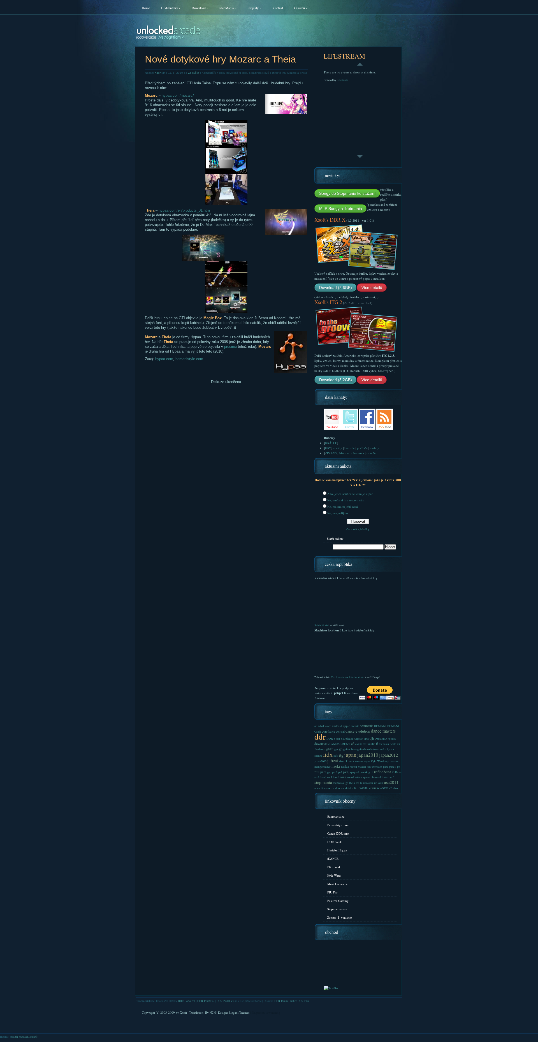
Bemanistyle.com (338, 825)
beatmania (366, 725)
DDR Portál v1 (186, 1001)
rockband (333, 777)
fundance (319, 749)
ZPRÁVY (331, 453)
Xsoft (158, 72)
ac (315, 726)
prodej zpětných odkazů (24, 1037)
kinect (350, 761)
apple (346, 726)
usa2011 (391, 782)
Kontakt (277, 8)
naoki (335, 766)
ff (377, 744)
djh (372, 738)
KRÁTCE (331, 443)
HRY (328, 448)
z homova (357, 453)
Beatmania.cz (335, 816)
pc (398, 766)
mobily (374, 448)
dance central (336, 731)
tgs (346, 783)
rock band (320, 777)
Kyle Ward (377, 761)
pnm (323, 772)
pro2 (334, 772)
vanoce (328, 788)
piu (316, 771)
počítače (362, 448)
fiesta (385, 744)
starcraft (389, 777)
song (343, 777)
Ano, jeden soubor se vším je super (350, 494)
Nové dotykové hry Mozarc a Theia (220, 59)
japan (350, 754)
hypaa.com (164, 359)
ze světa (371, 453)
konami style (362, 761)
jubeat (332, 760)
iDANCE (332, 858)
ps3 (345, 772)
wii (374, 788)
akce (328, 726)
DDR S (330, 738)
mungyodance (322, 766)
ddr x (339, 738)
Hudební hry (170, 8)
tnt (357, 783)
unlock (378, 783)
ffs (380, 744)
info (335, 756)
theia (352, 783)
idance (318, 756)
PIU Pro (332, 892)
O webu (300, 8)
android (337, 726)
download (321, 743)
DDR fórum (281, 1001)
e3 (352, 743)
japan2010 (367, 755)
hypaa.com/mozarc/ (178, 95)
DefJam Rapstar (353, 738)
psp (351, 772)
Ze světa (193, 72)
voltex (355, 788)
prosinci (230, 346)
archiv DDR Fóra (299, 1001)
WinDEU (382, 788)
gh (340, 749)
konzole (349, 448)
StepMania (227, 8)
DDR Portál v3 (225, 1001)
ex (364, 744)
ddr (320, 736)
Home (146, 8)
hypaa (390, 749)
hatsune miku (378, 749)
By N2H (210, 1012)
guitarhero (363, 749)
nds (369, 766)
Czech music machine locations (348, 677)
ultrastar (368, 783)
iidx (328, 754)
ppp (329, 772)
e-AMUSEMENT (339, 744)
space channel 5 (373, 777)
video (336, 788)
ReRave (397, 772)
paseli (392, 766)
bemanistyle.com (189, 359)
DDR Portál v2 (205, 1001)
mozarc (394, 761)
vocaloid (345, 788)
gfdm (329, 749)
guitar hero (349, 749)
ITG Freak (334, 867)
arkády (337, 448)
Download (200, 8)
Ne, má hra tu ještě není (342, 506)
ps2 (340, 772)
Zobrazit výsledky (358, 529)
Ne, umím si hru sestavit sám (345, 500)
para (385, 766)
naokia (345, 766)
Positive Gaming (338, 901)
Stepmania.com (337, 909)
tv (361, 783)
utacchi (318, 788)
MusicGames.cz (337, 884)
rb (372, 772)
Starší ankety (335, 538)
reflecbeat (382, 771)
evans (358, 744)
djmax (392, 738)
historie (344, 453)
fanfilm (371, 744)
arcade (355, 726)
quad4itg (365, 772)
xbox (395, 788)
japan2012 (388, 755)
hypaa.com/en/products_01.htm (184, 210)
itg (341, 755)
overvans (377, 766)
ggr (336, 749)
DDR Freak (334, 842)
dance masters (383, 731)
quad (356, 772)
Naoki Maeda (358, 766)
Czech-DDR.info (338, 833)
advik (321, 726)
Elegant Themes (239, 1012)
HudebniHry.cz (337, 850)
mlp (386, 761)
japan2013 (320, 761)
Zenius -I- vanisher (339, 917)
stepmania (323, 782)
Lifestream (342, 80)
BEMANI (380, 726)
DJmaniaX (381, 738)
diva (366, 738)
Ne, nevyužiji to (337, 513)
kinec (342, 761)
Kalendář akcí (321, 625)
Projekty (254, 8)
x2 (390, 788)
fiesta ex (395, 744)
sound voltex (354, 777)
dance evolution (357, 731)
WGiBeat (365, 788)
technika (338, 783)
